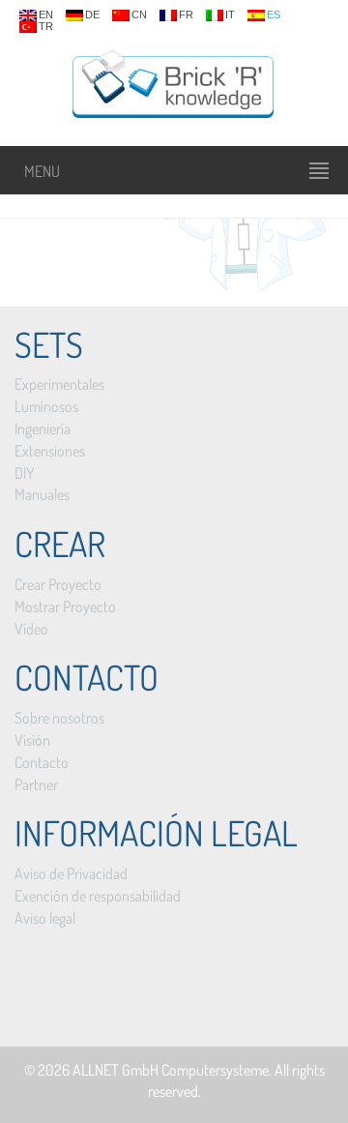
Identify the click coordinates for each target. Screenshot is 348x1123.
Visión (32, 740)
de (92, 15)
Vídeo (31, 628)
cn (139, 15)
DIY (24, 473)
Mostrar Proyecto (65, 606)
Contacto (41, 762)
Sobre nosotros (59, 717)
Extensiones (49, 450)
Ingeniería (42, 428)
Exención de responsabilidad (97, 895)
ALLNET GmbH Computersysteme (170, 1069)
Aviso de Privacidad (71, 873)
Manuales (42, 494)
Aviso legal (44, 918)
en (46, 15)
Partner (36, 784)
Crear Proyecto (58, 584)
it (230, 15)
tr (46, 26)
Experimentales (59, 384)
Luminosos (46, 406)
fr (186, 15)
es (273, 15)
